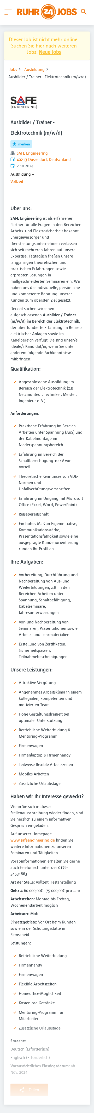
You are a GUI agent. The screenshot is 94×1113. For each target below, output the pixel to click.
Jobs (13, 69)
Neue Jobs (50, 52)
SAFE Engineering (32, 153)
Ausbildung (34, 69)
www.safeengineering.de (32, 840)
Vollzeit (16, 181)
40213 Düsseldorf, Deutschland (44, 159)
